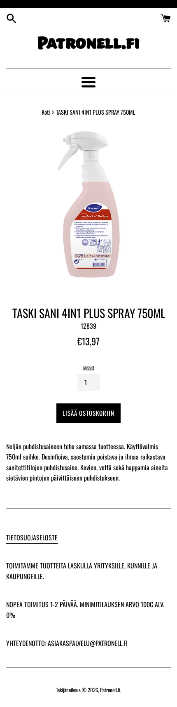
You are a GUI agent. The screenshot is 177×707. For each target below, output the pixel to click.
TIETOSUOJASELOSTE (32, 537)
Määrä (88, 368)
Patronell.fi (110, 690)
